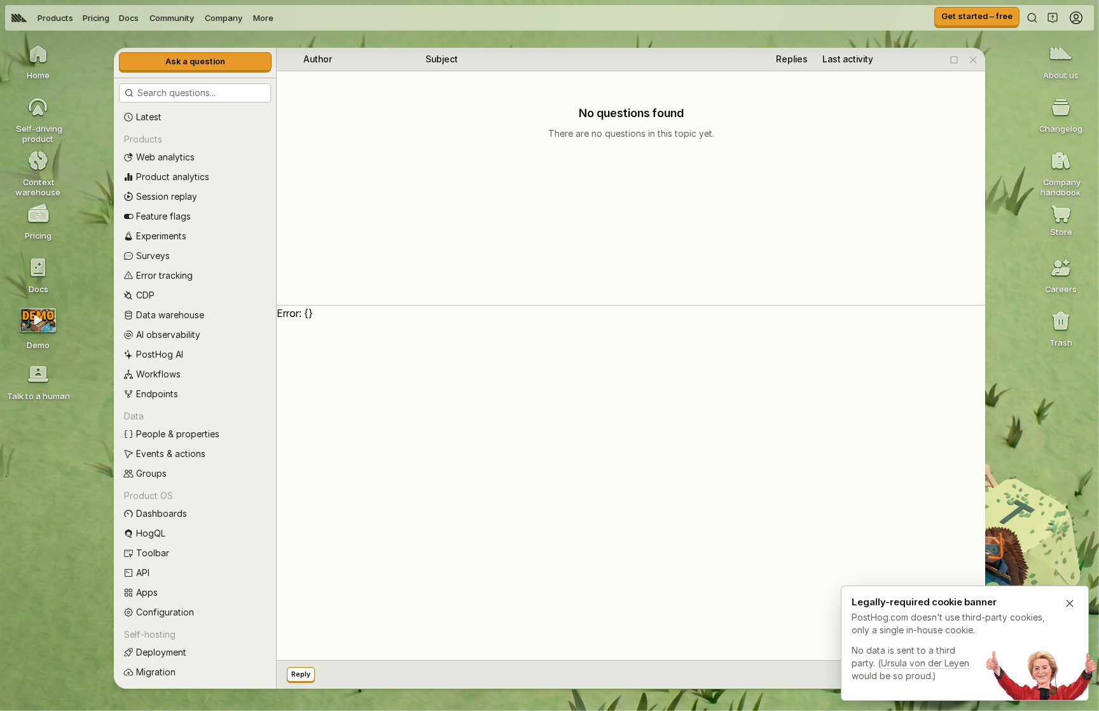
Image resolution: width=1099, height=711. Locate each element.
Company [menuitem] (223, 18)
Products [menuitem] (55, 18)
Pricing (96, 18)
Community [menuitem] (171, 18)
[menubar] (142, 18)
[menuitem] (19, 18)
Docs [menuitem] (129, 18)
